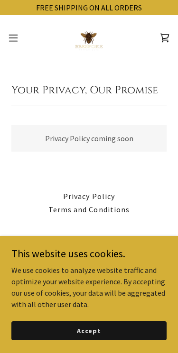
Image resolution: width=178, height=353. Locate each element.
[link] (89, 38)
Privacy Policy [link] (88, 196)
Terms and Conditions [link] (88, 209)
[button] (16, 37)
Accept (89, 330)
